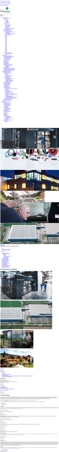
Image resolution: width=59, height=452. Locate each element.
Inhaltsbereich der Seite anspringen (5, 2)
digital (6, 390)
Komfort (2, 404)
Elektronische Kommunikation (6, 374)
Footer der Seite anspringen (4, 5)
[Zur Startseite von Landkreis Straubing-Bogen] (6, 12)
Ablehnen (6, 451)
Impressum (3, 373)
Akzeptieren (2, 451)
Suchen (1, 14)
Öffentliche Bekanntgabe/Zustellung (7, 376)
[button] (5, 17)
